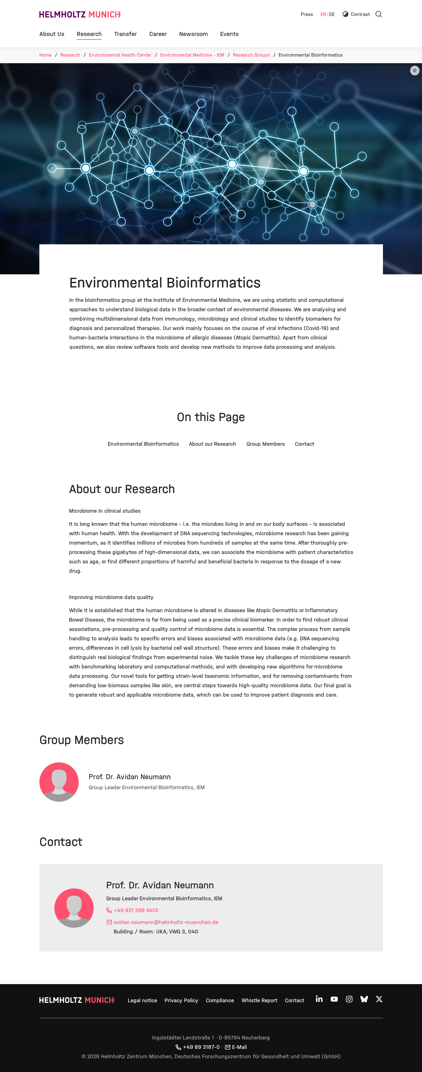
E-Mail (239, 1047)
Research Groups (251, 55)
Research (89, 34)
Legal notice (142, 1000)
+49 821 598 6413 (136, 910)
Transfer (125, 34)
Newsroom (193, 34)
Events (229, 34)
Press (307, 14)
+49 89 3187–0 (201, 1047)
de (332, 14)
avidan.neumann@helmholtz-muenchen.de (166, 922)
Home (45, 55)
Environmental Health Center (120, 55)
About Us (51, 34)
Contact (294, 1000)
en (323, 14)
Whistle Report (259, 1000)
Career (158, 34)
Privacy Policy (181, 1000)
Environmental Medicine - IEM (192, 55)
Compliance (220, 1000)
